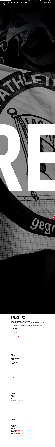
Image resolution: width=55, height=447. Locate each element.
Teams (9, 2)
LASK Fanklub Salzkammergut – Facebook (17, 376)
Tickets (51, 2)
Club (14, 2)
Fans (21, 2)
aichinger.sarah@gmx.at (18, 430)
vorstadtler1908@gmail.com (20, 427)
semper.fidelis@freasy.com (19, 336)
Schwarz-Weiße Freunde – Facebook (16, 360)
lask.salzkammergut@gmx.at (16, 377)
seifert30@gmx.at (18, 403)
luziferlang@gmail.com (17, 373)
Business (25, 2)
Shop (48, 2)
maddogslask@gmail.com (15, 369)
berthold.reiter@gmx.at (18, 380)
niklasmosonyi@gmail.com (19, 384)
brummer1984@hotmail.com (19, 400)
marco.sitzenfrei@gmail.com (19, 397)
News (12, 2)
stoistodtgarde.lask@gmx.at (18, 406)
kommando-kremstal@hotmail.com (21, 332)
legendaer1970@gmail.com (19, 339)
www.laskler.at (14, 356)
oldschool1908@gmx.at (18, 436)
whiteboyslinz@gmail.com (19, 433)
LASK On (18, 2)
